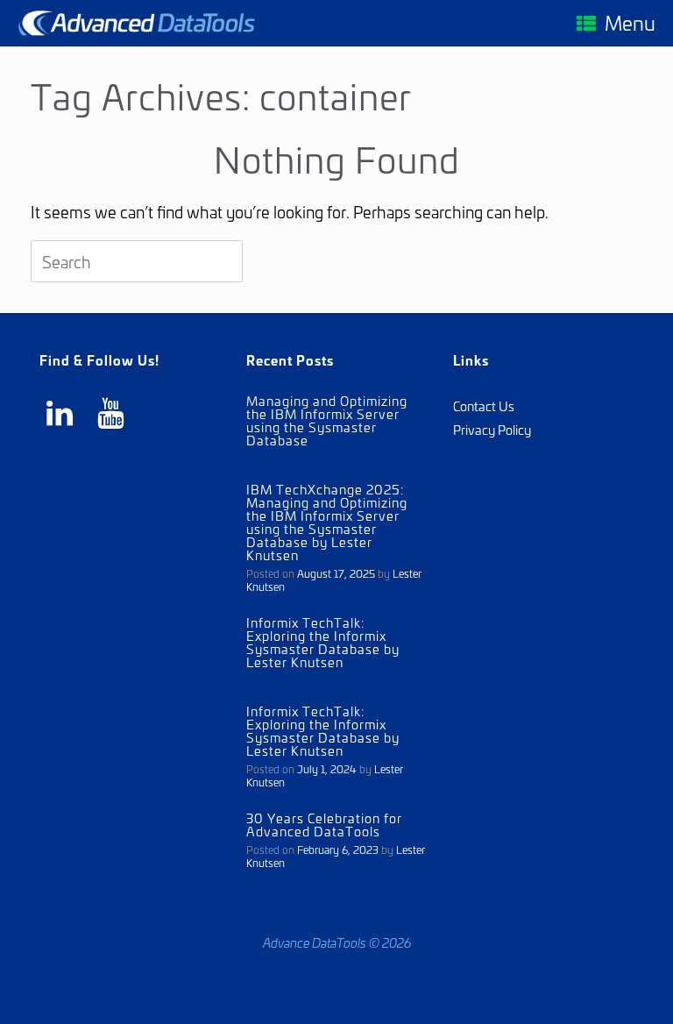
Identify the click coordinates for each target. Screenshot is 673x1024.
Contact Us (483, 405)
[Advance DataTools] (137, 23)
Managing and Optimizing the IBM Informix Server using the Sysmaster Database (326, 420)
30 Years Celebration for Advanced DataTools (324, 824)
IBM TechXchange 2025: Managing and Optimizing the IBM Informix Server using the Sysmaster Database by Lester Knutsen (326, 522)
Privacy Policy (492, 429)
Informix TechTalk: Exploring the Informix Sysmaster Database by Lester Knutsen (323, 642)
